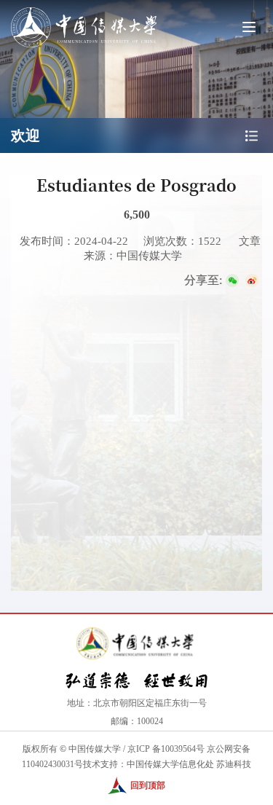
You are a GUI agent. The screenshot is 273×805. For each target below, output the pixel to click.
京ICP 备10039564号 (166, 749)
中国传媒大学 (94, 749)
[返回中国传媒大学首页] (84, 8)
